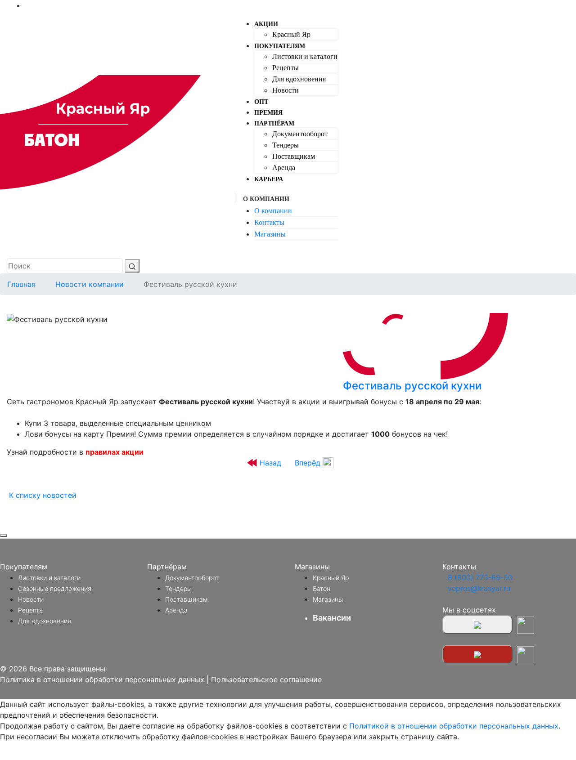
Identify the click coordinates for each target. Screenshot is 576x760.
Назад (270, 462)
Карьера (268, 179)
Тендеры (285, 145)
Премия (268, 112)
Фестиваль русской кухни (412, 385)
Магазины (270, 234)
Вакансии (332, 617)
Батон (321, 588)
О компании (273, 211)
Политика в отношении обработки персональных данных (102, 679)
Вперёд (307, 462)
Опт (261, 101)
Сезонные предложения (54, 588)
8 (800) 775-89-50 (480, 577)
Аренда (283, 167)
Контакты (269, 222)
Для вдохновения (299, 79)
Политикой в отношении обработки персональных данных (453, 725)
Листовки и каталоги (305, 56)
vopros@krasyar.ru (479, 588)
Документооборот (300, 134)
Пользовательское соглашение (266, 679)
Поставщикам (293, 156)
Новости (285, 90)
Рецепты (285, 68)
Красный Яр (291, 34)
